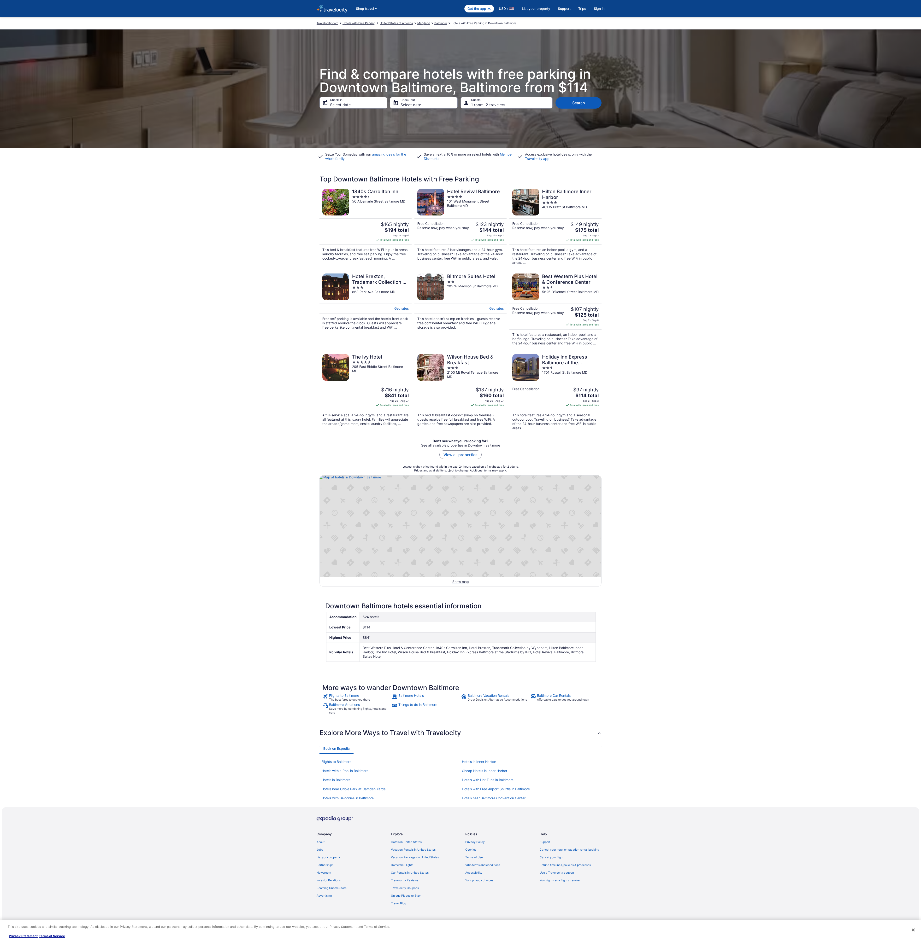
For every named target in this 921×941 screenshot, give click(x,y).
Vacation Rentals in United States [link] (413, 849)
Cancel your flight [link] (551, 857)
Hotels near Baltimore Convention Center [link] (493, 798)
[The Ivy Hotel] (365, 392)
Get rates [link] (401, 308)
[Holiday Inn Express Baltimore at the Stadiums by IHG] (555, 392)
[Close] (913, 930)
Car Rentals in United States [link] (410, 872)
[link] (356, 697)
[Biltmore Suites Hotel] (460, 309)
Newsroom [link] (324, 872)
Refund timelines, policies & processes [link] (565, 865)
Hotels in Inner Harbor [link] (479, 762)
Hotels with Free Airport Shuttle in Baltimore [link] (496, 789)
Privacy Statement (23, 936)
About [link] (321, 842)
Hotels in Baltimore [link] (335, 780)
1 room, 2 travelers (488, 104)
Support (564, 8)
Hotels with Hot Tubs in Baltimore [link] (488, 780)
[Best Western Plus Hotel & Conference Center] (555, 309)
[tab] (336, 748)
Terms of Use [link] (474, 857)
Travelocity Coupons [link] (405, 888)
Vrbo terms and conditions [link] (482, 865)
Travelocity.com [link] (327, 23)
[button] (460, 732)
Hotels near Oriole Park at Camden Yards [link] (353, 789)
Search (578, 102)
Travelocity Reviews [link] (404, 880)
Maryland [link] (423, 23)
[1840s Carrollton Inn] (365, 227)
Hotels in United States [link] (406, 842)
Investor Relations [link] (329, 880)
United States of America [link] (396, 23)
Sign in (599, 8)
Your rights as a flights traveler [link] (560, 880)
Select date (340, 104)
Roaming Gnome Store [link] (332, 888)
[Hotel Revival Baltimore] (460, 227)
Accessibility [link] (473, 872)
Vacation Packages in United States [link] (415, 857)
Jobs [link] (320, 849)
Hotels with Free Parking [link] (358, 23)
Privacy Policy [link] (475, 842)
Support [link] (545, 842)
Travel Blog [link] (398, 903)
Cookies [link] (470, 849)
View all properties (460, 454)
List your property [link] (328, 857)
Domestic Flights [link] (402, 865)
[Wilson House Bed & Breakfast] (460, 392)
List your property (536, 8)
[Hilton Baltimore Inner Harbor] (555, 227)
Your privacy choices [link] (479, 880)
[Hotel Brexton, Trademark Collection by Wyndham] (365, 309)
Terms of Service (52, 936)
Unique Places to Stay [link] (406, 895)
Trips (582, 8)
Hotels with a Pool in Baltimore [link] (344, 771)
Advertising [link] (324, 895)
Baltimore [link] (440, 23)
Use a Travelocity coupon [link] (557, 872)
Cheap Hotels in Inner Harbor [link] (484, 771)
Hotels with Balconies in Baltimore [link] (347, 798)
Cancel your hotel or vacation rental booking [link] (569, 849)
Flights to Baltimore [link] (336, 762)
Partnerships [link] (325, 865)
